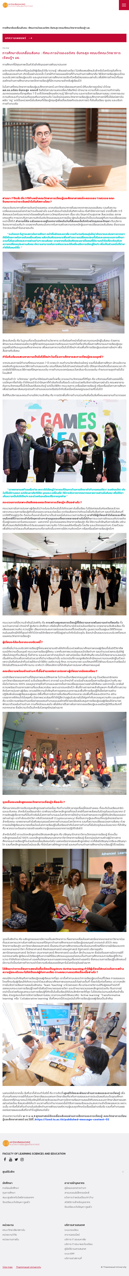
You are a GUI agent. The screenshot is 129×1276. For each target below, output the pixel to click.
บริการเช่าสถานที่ (73, 1258)
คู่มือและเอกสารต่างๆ (75, 1187)
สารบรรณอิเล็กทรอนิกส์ (76, 1192)
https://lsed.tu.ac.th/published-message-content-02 (72, 1119)
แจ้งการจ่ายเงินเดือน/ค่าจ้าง (78, 1197)
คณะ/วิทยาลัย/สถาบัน (14, 1229)
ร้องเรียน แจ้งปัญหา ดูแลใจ (16, 1202)
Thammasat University (28, 1267)
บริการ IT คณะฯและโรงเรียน (78, 1244)
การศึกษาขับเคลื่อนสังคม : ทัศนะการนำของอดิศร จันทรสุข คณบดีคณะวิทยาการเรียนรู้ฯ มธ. (46, 28)
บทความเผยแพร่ (16, 38)
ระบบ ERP (69, 1253)
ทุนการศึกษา (9, 1192)
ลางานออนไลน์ (72, 1234)
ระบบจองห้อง (71, 1229)
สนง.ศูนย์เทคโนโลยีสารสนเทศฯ (18, 1197)
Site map (8, 1267)
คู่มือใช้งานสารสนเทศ (75, 1248)
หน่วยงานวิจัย (10, 1234)
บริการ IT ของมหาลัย (75, 1239)
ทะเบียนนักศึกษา (11, 1187)
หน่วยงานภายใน (11, 1239)
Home (6, 48)
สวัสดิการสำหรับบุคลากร (77, 1202)
